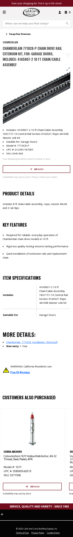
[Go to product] (32, 428)
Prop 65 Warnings (20, 372)
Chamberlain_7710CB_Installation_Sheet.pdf (31, 342)
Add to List (38, 169)
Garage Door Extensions (20, 33)
